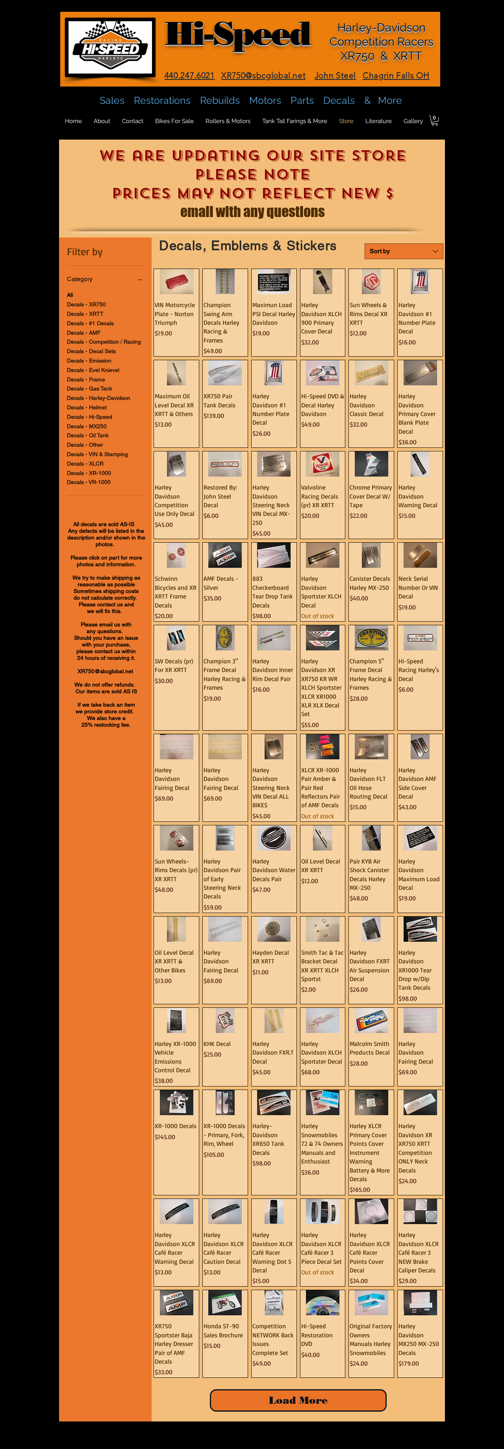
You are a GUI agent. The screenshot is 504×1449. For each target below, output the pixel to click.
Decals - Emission (89, 360)
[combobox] (404, 251)
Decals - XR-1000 (89, 473)
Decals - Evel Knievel (93, 370)
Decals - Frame (86, 379)
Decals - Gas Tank (89, 388)
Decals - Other (85, 445)
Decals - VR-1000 (89, 482)
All (70, 295)
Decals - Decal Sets (91, 351)
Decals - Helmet (87, 407)
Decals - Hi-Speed (89, 417)
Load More (298, 1400)
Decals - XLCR (85, 463)
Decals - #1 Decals (90, 323)
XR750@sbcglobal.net (105, 671)
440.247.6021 (190, 75)
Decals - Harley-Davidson (98, 398)
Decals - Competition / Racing (104, 342)
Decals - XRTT (85, 314)
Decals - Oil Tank (88, 435)
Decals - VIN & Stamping (97, 454)
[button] (435, 120)
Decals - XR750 (86, 304)
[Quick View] (176, 281)
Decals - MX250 (87, 426)
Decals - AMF (84, 333)
